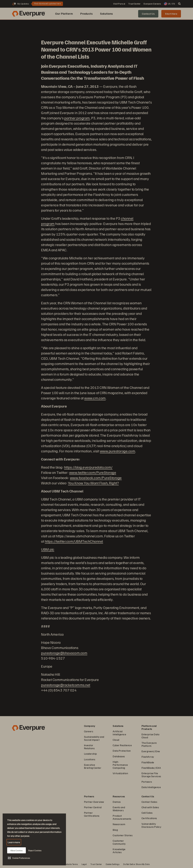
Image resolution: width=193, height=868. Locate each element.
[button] (19, 858)
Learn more (14, 842)
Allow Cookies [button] (16, 850)
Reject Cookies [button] (34, 850)
